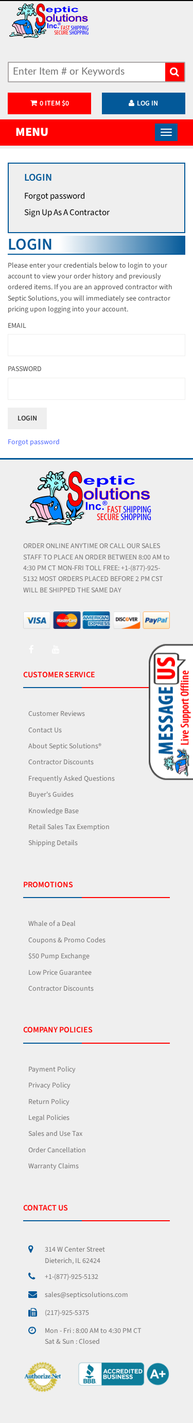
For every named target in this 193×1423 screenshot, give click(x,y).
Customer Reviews (56, 714)
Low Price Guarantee (60, 973)
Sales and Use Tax (55, 1134)
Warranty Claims (53, 1166)
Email (17, 326)
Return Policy (48, 1102)
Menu (31, 132)
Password (25, 369)
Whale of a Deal (52, 924)
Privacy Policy (49, 1085)
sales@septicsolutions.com (86, 1295)
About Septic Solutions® (64, 746)
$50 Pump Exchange (59, 956)
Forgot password (54, 196)
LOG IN (147, 103)
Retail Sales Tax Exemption (69, 827)
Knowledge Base (53, 811)
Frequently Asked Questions (71, 779)
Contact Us (45, 730)
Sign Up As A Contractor (67, 212)
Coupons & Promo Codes (67, 940)
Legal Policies (48, 1118)
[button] (169, 711)
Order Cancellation (57, 1150)
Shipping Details (53, 843)
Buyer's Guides (51, 794)
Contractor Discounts (61, 762)
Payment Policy (52, 1069)
